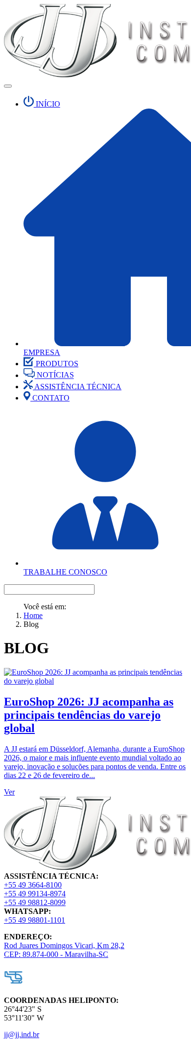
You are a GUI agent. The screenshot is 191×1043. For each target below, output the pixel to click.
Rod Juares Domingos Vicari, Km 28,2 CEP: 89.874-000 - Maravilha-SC (64, 949)
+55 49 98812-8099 (35, 902)
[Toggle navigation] (8, 86)
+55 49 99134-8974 (35, 893)
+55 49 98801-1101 (34, 920)
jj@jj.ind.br (21, 1034)
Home (33, 615)
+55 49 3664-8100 (33, 885)
